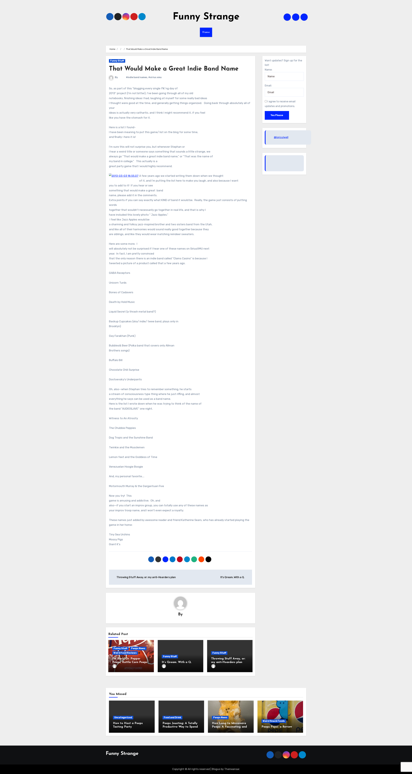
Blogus (216, 769)
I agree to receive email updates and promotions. (280, 103)
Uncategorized (123, 717)
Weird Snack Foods (274, 721)
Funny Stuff (117, 60)
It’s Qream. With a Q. (177, 662)
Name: (268, 69)
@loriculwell (281, 137)
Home (206, 32)
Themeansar (231, 769)
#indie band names (136, 77)
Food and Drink (172, 717)
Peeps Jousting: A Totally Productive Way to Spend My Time (180, 727)
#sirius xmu (155, 77)
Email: (268, 85)
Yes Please (277, 115)
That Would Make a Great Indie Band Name (174, 69)
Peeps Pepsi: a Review (277, 726)
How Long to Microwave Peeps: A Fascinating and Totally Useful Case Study (230, 727)
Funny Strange (206, 17)
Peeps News (138, 648)
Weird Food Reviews (125, 653)
